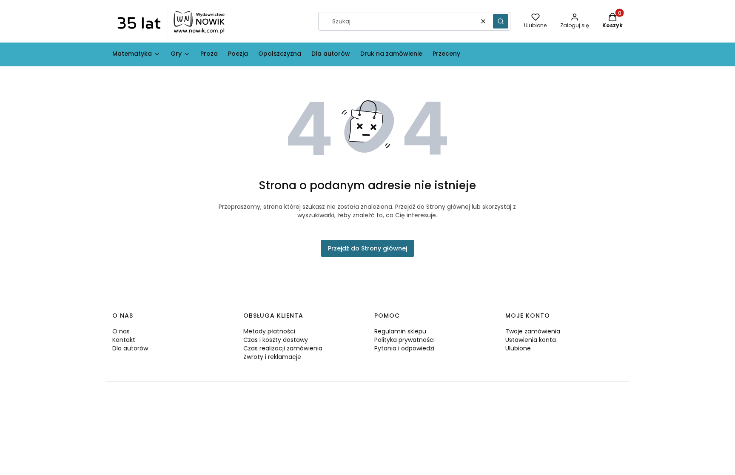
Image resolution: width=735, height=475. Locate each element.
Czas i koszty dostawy (275, 340)
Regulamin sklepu (400, 331)
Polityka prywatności (404, 340)
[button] (500, 21)
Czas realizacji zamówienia (282, 348)
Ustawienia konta (530, 340)
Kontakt (123, 340)
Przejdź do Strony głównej (367, 248)
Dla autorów (130, 348)
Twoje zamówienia (532, 331)
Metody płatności (269, 331)
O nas (121, 331)
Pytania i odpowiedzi (404, 348)
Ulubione (518, 348)
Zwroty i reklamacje (272, 357)
